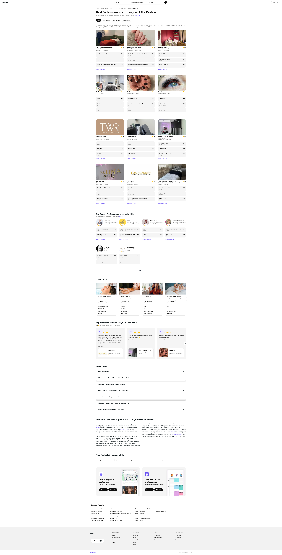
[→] (185, 299)
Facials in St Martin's (139, 513)
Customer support (116, 537)
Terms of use (157, 539)
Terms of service (158, 537)
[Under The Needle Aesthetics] (175, 299)
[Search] (165, 2)
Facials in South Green (161, 511)
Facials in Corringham (115, 515)
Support (134, 542)
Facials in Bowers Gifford (96, 508)
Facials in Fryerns (94, 515)
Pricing (134, 537)
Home (97, 8)
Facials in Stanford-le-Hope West (143, 518)
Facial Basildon (122, 8)
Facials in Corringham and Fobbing (143, 508)
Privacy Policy (157, 535)
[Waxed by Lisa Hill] (129, 299)
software (173, 431)
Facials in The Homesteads (116, 511)
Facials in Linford (113, 518)
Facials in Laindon (139, 520)
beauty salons (124, 429)
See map (137, 15)
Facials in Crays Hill (94, 513)
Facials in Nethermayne (115, 508)
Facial (110, 8)
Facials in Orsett (139, 515)
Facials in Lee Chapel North (116, 520)
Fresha (98, 427)
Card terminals (136, 539)
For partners (135, 535)
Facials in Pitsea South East (96, 520)
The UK (115, 8)
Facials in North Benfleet (96, 511)
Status (134, 544)
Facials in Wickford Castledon (97, 518)
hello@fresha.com (176, 434)
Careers (113, 535)
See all (141, 270)
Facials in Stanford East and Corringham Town (120, 513)
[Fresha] (5, 2)
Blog (113, 539)
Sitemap (113, 542)
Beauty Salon (104, 8)
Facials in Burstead (160, 508)
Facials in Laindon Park (140, 511)
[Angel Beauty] (152, 299)
